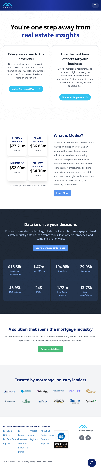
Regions (34, 439)
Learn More (62, 193)
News (32, 435)
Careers (45, 439)
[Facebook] (81, 437)
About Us (45, 430)
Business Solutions (50, 349)
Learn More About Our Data (50, 247)
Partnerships (47, 435)
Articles (33, 430)
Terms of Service (44, 461)
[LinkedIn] (88, 437)
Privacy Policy (28, 461)
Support (45, 443)
